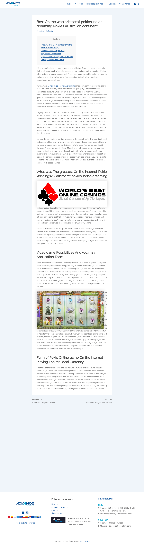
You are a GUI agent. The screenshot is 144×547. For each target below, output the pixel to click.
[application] (104, 4)
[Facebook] (135, 4)
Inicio (69, 4)
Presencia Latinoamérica (25, 523)
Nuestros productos (94, 4)
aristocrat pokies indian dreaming (61, 86)
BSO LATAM (85, 541)
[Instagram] (138, 4)
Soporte (112, 4)
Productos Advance (59, 507)
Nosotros (79, 4)
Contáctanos (124, 4)
